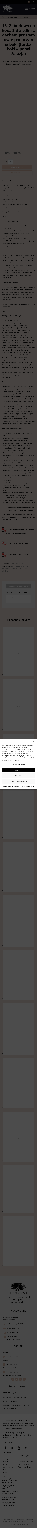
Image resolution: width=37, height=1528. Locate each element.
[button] (34, 742)
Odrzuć (18, 776)
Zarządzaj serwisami (18, 764)
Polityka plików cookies (11, 786)
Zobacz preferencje (18, 781)
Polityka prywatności (27, 786)
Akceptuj (18, 770)
